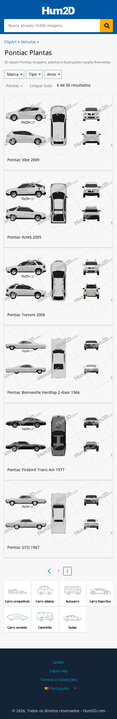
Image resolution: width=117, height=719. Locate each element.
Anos (51, 74)
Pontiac (12, 85)
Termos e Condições (58, 679)
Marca (13, 74)
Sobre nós (59, 671)
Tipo (33, 74)
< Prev (49, 571)
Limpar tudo (41, 85)
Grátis (58, 662)
